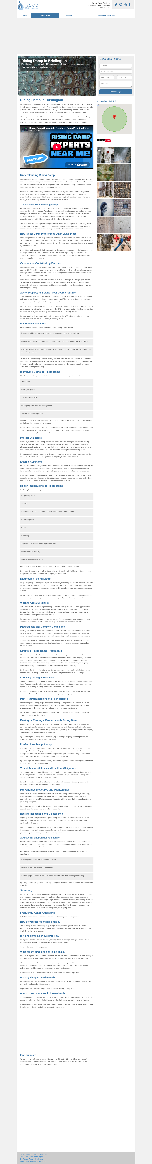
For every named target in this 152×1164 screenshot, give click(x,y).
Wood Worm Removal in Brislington (33, 1161)
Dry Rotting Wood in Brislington (31, 1159)
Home (25, 16)
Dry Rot (69, 16)
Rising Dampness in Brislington (31, 1157)
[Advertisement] (76, 36)
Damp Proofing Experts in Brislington (33, 1154)
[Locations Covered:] (19, 2)
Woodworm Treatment (106, 16)
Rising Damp (45, 16)
